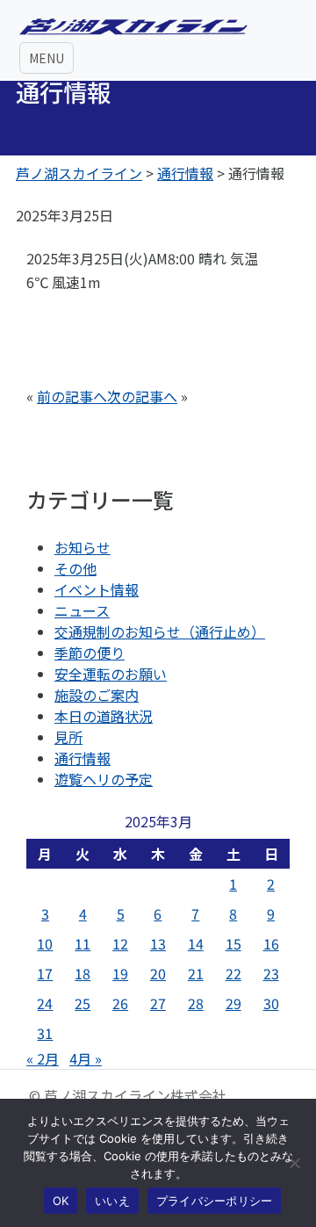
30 (271, 1003)
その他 (75, 568)
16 (271, 943)
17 (45, 973)
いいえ (112, 1201)
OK (61, 1201)
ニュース (82, 610)
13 (158, 943)
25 (82, 1003)
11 (82, 943)
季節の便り (89, 652)
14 (196, 943)
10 (45, 943)
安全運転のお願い (110, 673)
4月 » (85, 1058)
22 (233, 973)
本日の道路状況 (103, 715)
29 (233, 1003)
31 (45, 1032)
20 (158, 973)
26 (120, 1003)
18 (82, 973)
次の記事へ (142, 396)
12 (120, 943)
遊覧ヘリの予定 (103, 779)
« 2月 (42, 1058)
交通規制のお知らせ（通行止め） (159, 631)
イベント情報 (96, 589)
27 (158, 1003)
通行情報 (82, 758)
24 (45, 1003)
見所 (68, 736)
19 (120, 973)
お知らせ (82, 547)
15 (233, 943)
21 (196, 973)
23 (271, 973)
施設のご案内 (96, 694)
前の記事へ (72, 396)
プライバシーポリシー (214, 1201)
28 (196, 1003)
